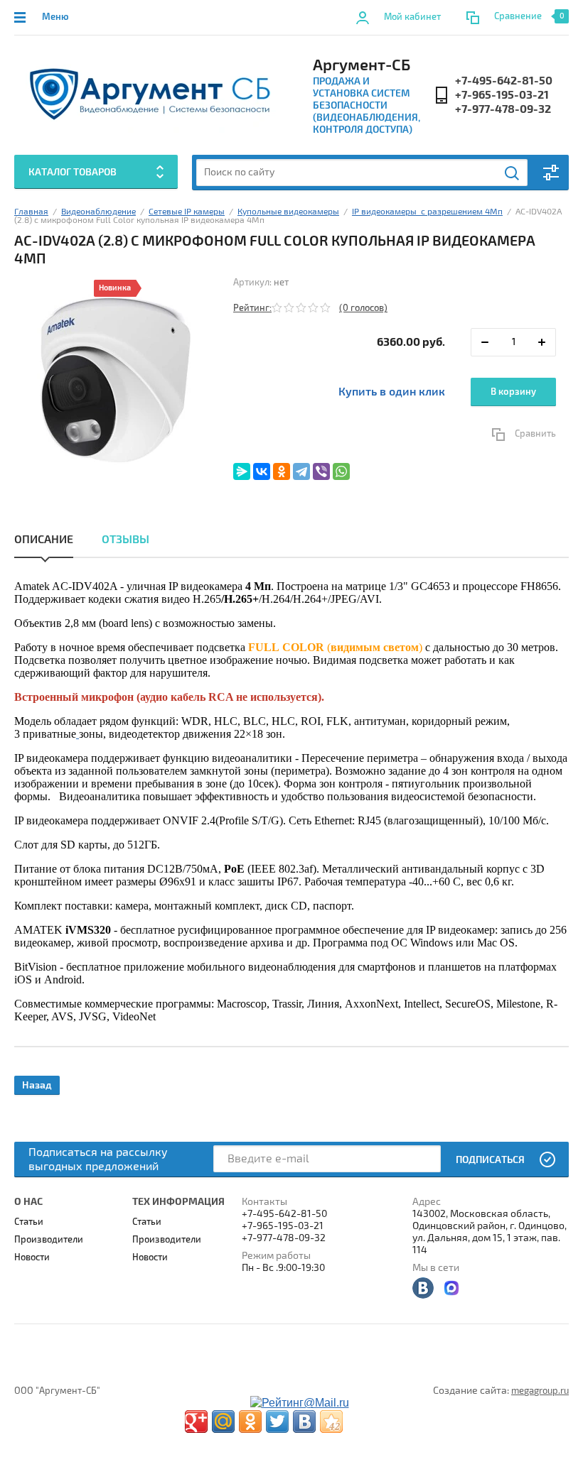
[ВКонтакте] (261, 471)
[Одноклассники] (281, 471)
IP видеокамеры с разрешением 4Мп (427, 212)
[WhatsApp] (341, 471)
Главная (31, 212)
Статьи (28, 1222)
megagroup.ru (540, 1391)
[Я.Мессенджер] (241, 471)
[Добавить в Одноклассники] (250, 1421)
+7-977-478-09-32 (503, 109)
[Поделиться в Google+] (196, 1421)
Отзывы (125, 540)
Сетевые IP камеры (187, 212)
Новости (32, 1257)
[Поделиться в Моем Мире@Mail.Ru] (223, 1421)
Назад (37, 1085)
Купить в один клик (391, 392)
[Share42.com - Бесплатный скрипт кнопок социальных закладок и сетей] (331, 1421)
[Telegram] (301, 471)
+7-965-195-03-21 (502, 95)
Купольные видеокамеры (288, 212)
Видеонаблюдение (98, 212)
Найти (512, 173)
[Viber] (321, 471)
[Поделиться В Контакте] (304, 1421)
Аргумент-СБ (361, 65)
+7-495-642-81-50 (503, 81)
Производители (48, 1239)
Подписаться (490, 1160)
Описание (43, 540)
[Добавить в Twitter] (277, 1421)
